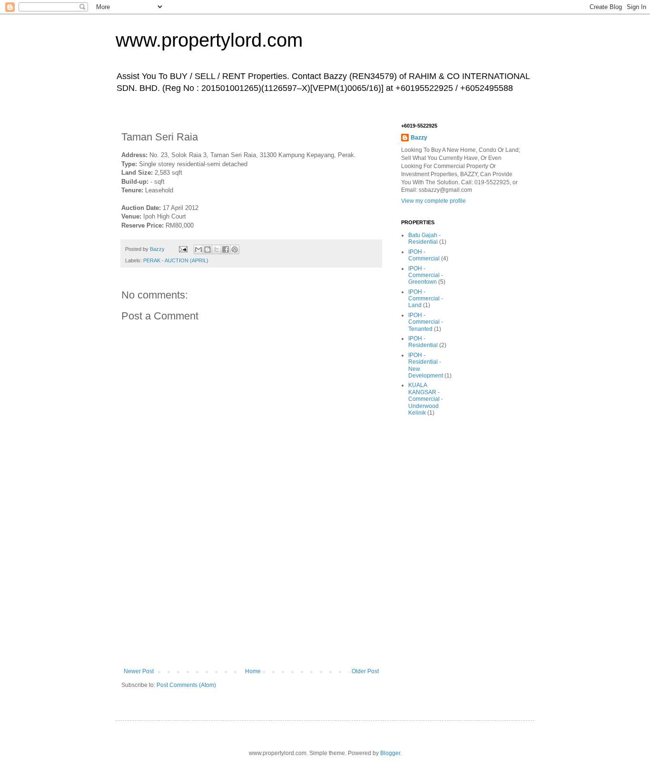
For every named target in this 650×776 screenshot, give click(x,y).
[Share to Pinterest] (234, 249)
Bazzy (419, 137)
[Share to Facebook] (225, 249)
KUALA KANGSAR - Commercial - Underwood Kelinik (425, 399)
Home (253, 671)
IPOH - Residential (423, 341)
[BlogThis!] (207, 249)
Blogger (390, 753)
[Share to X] (216, 249)
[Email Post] (183, 249)
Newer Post (139, 671)
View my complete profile (433, 201)
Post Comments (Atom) (186, 685)
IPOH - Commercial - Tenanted (425, 322)
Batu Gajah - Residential (424, 238)
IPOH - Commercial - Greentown (425, 275)
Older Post (365, 671)
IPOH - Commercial (424, 255)
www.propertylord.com (209, 40)
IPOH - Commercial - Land (425, 299)
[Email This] (198, 249)
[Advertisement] (251, 596)
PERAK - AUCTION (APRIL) (175, 260)
